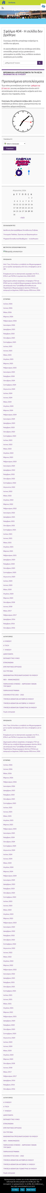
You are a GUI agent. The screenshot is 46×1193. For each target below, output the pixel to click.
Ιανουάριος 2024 (9, 419)
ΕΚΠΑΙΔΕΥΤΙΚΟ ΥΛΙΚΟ (11, 658)
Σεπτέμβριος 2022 (9, 483)
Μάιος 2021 (7, 542)
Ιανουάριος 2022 (9, 513)
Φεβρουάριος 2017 (10, 615)
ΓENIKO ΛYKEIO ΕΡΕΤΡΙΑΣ (24, 11)
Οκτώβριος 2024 (9, 380)
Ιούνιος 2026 (7, 308)
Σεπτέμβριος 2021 (9, 530)
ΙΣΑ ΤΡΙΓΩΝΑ (8, 671)
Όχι (22, 1190)
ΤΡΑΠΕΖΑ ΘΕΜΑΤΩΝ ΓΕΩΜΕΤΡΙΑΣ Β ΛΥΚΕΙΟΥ (20, 707)
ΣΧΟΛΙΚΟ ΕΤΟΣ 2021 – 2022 (13, 695)
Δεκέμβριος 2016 (9, 619)
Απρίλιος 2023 (8, 453)
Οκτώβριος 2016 (9, 628)
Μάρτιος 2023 (8, 457)
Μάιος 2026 (7, 312)
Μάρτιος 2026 (8, 316)
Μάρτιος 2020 (8, 598)
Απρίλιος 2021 (8, 547)
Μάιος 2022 (7, 496)
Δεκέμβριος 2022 (9, 470)
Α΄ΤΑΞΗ (6, 645)
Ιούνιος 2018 (7, 606)
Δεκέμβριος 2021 (9, 517)
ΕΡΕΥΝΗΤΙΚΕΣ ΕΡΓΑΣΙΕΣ (12, 667)
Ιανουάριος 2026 (9, 325)
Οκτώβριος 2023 (9, 432)
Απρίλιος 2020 (8, 594)
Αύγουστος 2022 (9, 487)
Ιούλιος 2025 (7, 346)
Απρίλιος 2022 (8, 500)
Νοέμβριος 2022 (9, 474)
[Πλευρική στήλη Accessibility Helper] (43, 6)
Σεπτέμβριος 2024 (9, 385)
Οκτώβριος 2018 (9, 602)
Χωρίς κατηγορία (9, 712)
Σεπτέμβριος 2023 (9, 436)
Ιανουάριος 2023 (9, 466)
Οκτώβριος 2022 (9, 479)
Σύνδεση (11, 2)
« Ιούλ (22, 217)
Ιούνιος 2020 (7, 585)
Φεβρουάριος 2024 (10, 415)
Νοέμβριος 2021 (9, 521)
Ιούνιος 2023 (7, 444)
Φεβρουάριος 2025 (10, 368)
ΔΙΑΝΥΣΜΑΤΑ (8, 654)
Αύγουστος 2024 (9, 389)
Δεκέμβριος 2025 (9, 329)
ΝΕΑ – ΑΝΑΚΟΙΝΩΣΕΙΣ (11, 679)
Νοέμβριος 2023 (9, 427)
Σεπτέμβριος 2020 (9, 572)
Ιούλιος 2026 (7, 304)
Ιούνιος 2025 (7, 351)
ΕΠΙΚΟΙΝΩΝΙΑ (8, 662)
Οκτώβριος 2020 (9, 568)
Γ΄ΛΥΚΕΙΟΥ (7, 650)
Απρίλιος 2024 (8, 406)
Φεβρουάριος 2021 (10, 555)
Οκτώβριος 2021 (9, 525)
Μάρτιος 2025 (8, 363)
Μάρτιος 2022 (8, 504)
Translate (9, 148)
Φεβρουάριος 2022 (10, 508)
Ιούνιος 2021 (7, 538)
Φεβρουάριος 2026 (10, 321)
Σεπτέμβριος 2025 (9, 342)
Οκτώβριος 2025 (9, 338)
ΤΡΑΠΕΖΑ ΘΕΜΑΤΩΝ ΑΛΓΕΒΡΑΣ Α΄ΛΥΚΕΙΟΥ (19, 703)
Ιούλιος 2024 (7, 393)
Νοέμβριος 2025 (9, 334)
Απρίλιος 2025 (8, 359)
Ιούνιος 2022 (7, 491)
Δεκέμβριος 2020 (9, 560)
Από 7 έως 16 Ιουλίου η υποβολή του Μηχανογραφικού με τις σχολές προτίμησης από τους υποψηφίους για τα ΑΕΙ (22, 266)
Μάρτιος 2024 (8, 410)
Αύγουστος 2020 (9, 577)
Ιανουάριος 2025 (9, 372)
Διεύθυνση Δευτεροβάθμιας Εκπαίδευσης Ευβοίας (20, 230)
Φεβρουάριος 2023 (10, 461)
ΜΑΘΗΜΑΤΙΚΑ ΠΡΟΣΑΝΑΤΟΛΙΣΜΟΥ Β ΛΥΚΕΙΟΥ (20, 675)
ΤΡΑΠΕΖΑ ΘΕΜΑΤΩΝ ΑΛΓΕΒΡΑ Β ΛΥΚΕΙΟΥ (18, 699)
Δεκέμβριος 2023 (9, 423)
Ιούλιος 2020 (7, 581)
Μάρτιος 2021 (8, 551)
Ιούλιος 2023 (7, 440)
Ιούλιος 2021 (7, 534)
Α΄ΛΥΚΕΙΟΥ (7, 641)
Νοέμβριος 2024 (9, 376)
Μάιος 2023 (7, 449)
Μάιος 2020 (7, 589)
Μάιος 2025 (7, 355)
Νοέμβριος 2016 (9, 623)
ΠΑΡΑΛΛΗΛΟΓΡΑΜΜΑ (11, 690)
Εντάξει (15, 1190)
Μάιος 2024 (7, 402)
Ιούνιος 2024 (7, 397)
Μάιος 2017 (7, 611)
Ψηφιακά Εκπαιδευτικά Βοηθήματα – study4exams (20, 239)
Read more (31, 1190)
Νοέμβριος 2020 (9, 564)
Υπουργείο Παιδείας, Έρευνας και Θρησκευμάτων (20, 234)
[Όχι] (43, 1185)
